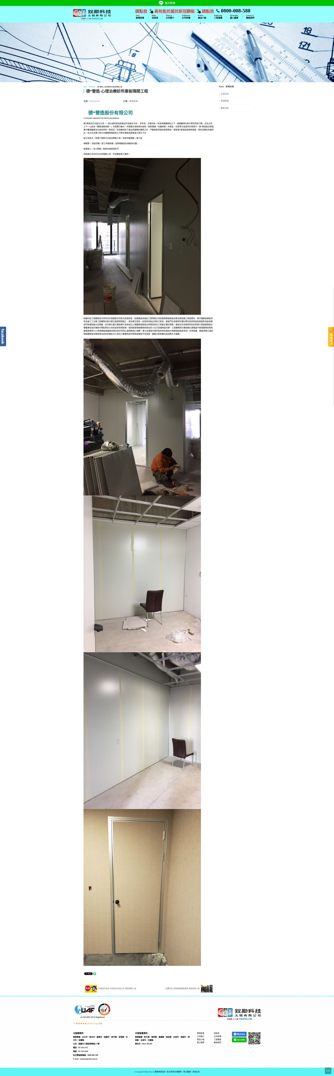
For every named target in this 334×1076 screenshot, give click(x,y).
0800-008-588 (235, 11)
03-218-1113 (83, 1048)
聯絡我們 (250, 17)
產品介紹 (202, 17)
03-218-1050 (83, 1051)
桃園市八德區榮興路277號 (88, 1044)
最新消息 (225, 108)
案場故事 (140, 17)
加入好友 (170, 3)
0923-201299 (147, 1044)
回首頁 (155, 17)
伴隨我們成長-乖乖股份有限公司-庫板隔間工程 (117, 989)
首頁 (85, 87)
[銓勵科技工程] (92, 14)
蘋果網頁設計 (160, 1072)
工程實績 (218, 17)
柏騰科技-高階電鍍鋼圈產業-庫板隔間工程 (183, 989)
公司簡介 (170, 17)
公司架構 (186, 17)
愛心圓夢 (234, 17)
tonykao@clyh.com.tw (89, 1059)
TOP (328, 1071)
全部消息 (225, 94)
